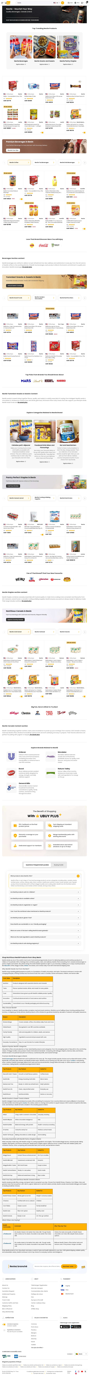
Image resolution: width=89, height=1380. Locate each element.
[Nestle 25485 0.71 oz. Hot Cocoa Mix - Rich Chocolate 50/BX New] (54, 209)
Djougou (33, 1333)
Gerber (20, 658)
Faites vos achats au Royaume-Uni (33, 1365)
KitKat (26, 965)
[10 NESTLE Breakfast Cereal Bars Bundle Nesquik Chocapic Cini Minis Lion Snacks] (12, 113)
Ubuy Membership (8, 1312)
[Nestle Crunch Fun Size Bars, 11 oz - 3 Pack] (34, 345)
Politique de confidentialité (54, 1371)
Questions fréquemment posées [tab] (37, 865)
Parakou (33, 1330)
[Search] (62, 2)
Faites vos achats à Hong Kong (73, 1365)
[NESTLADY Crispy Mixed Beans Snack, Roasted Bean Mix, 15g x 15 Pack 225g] (34, 515)
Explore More (20, 64)
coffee (73, 1060)
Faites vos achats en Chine (28, 1367)
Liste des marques (37, 1288)
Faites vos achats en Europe (65, 1367)
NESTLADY (40, 524)
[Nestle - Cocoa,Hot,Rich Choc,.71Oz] (12, 85)
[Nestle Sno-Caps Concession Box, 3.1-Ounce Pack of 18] (12, 315)
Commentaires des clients (39, 1291)
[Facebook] (75, 1371)
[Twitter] (85, 1371)
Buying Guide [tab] (58, 865)
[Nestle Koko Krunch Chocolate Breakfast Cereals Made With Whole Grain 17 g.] (54, 113)
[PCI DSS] (6, 1356)
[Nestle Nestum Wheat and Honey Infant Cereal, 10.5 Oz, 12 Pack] (12, 649)
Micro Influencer (7, 1309)
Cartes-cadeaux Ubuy (38, 1303)
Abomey (33, 1339)
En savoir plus (27, 267)
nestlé (62, 122)
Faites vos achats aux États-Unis (11, 1365)
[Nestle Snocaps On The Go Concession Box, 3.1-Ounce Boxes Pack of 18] (54, 315)
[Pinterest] (75, 1373)
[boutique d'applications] (65, 1327)
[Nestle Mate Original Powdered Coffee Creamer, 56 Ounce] (12, 209)
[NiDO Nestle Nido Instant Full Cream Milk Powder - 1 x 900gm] (34, 113)
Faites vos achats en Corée (10, 1367)
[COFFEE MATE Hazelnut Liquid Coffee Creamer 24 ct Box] (75, 209)
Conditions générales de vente (35, 1371)
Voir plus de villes (37, 1347)
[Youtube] (82, 1371)
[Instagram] (78, 1371)
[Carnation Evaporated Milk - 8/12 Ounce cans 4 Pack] (12, 515)
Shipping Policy (7, 1306)
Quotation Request (8, 1291)
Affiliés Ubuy (35, 1309)
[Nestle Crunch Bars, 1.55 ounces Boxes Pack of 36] (54, 85)
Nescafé (7, 965)
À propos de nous (38, 1373)
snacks (24, 1103)
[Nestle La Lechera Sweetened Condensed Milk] (54, 515)
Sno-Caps (61, 324)
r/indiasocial (7, 1234)
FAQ (32, 1297)
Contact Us (5, 1288)
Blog (32, 1306)
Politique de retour (37, 1294)
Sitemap (4, 1297)
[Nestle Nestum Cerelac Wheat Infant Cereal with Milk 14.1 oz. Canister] (54, 678)
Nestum (62, 658)
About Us (5, 1285)
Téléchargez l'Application (39, 1285)
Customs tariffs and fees (10, 1303)
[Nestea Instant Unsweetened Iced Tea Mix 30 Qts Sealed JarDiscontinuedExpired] (75, 545)
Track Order (6, 1300)
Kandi (33, 1342)
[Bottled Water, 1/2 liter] (34, 85)
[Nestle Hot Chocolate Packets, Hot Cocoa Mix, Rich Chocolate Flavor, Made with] (75, 179)
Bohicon (33, 1336)
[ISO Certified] (19, 1356)
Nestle (20, 94)
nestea (83, 554)
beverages (9, 1059)
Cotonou (34, 1324)
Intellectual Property (8, 1294)
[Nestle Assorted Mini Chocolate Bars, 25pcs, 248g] (54, 345)
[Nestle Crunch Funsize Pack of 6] (12, 345)
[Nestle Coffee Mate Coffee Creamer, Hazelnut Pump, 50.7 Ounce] (54, 179)
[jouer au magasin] (76, 1327)
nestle (20, 122)
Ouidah (33, 1344)
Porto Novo (34, 1327)
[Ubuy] (7, 2)
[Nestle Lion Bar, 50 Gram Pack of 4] (75, 85)
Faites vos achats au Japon (54, 1365)
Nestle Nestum (81, 122)
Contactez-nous (51, 1373)
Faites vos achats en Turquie (46, 1367)
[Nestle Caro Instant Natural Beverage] (12, 179)
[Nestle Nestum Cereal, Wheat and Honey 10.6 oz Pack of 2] (34, 545)
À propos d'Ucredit (37, 1300)
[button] (70, 3)
